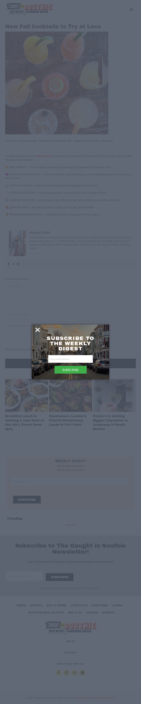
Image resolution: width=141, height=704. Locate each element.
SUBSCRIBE (70, 370)
